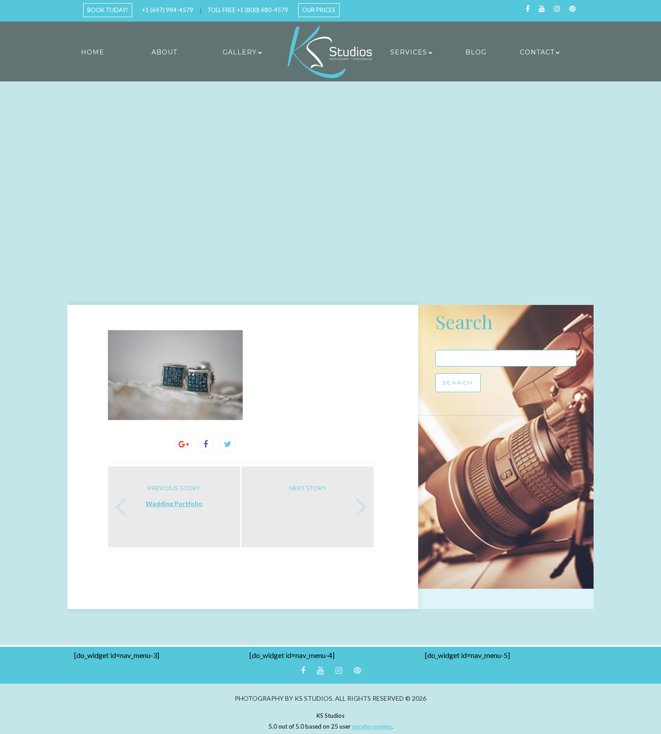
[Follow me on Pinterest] (572, 9)
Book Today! (107, 9)
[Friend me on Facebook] (527, 9)
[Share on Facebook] (205, 444)
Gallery (240, 52)
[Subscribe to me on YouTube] (541, 9)
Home (92, 52)
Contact (537, 52)
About (164, 52)
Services (408, 52)
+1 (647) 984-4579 (167, 9)
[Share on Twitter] (227, 444)
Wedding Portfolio (174, 503)
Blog (476, 52)
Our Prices (318, 9)
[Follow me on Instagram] (557, 9)
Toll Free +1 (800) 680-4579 (247, 9)
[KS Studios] (330, 52)
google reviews (372, 726)
